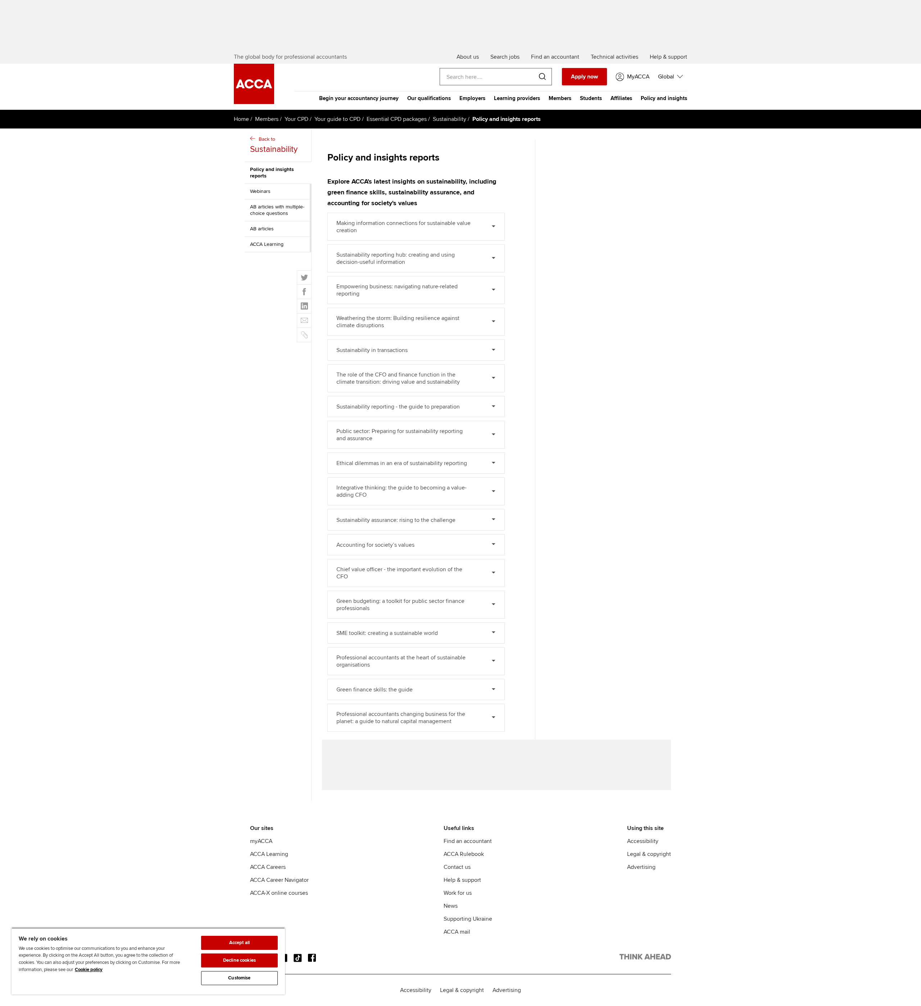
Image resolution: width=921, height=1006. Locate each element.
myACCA (261, 841)
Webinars (260, 191)
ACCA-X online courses (279, 893)
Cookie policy (89, 970)
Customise (239, 978)
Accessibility (642, 841)
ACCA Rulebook (464, 854)
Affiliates (621, 98)
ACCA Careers (268, 867)
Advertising (641, 867)
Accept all (239, 943)
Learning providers (517, 98)
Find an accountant (468, 841)
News (451, 906)
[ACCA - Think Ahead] (645, 958)
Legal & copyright (649, 854)
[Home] (254, 102)
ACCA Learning (266, 244)
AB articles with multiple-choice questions (277, 210)
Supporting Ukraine (468, 918)
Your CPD (296, 119)
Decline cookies (239, 960)
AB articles (262, 229)
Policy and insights (664, 98)
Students (591, 98)
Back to (274, 145)
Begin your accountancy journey (359, 98)
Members (560, 98)
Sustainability (449, 119)
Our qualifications (429, 98)
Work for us (458, 893)
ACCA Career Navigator (279, 880)
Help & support (462, 880)
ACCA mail (457, 931)
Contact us (457, 867)
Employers (472, 98)
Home (241, 119)
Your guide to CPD (337, 119)
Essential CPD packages (397, 119)
